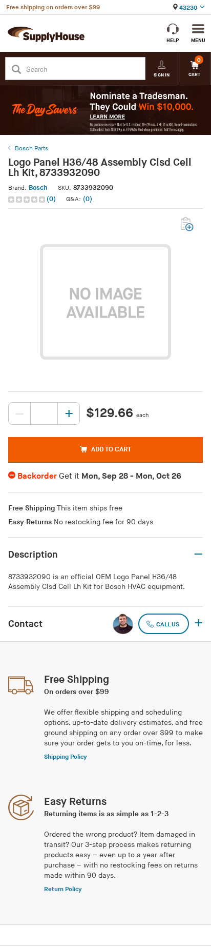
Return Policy (63, 889)
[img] (27, 199)
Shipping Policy (65, 757)
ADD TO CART (111, 449)
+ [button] (198, 624)
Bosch (38, 188)
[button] (33, 199)
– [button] (198, 554)
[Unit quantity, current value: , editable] (44, 413)
